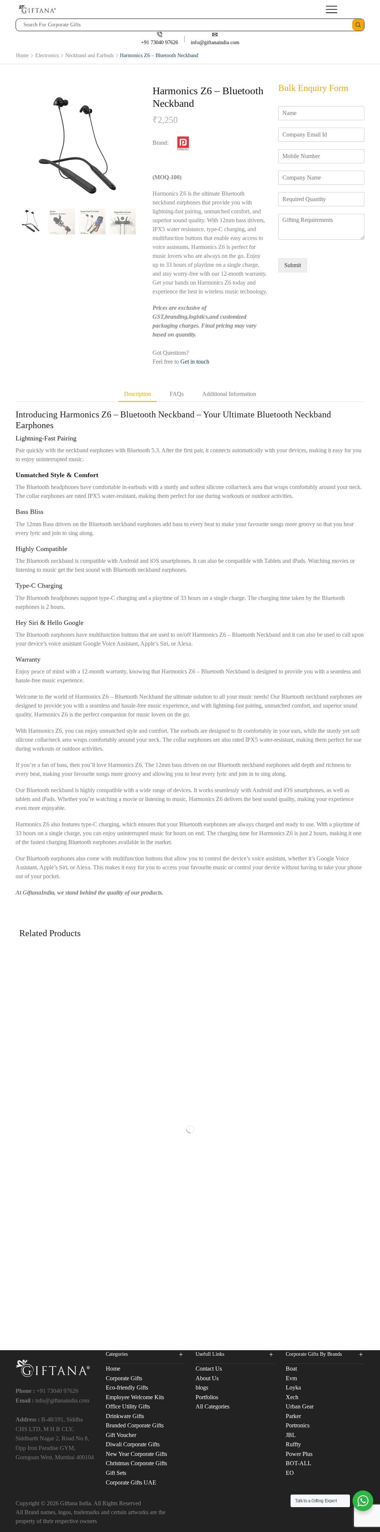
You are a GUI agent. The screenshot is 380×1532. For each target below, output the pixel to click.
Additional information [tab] (229, 394)
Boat (291, 1368)
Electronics (47, 55)
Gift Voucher (121, 1435)
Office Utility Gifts (128, 1406)
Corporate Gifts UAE (131, 1482)
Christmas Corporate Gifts (136, 1463)
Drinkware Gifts (125, 1416)
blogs (202, 1387)
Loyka (293, 1387)
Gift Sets (116, 1473)
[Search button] (358, 25)
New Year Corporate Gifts (136, 1454)
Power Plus (299, 1454)
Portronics (297, 1425)
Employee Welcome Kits (135, 1397)
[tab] (137, 394)
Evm (291, 1378)
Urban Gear (300, 1406)
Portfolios (207, 1397)
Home (22, 55)
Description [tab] (137, 394)
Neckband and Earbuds (89, 55)
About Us (207, 1378)
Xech (292, 1397)
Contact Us (209, 1368)
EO (290, 1473)
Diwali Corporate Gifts (133, 1444)
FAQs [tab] (177, 394)
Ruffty (293, 1444)
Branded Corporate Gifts (135, 1425)
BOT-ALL (298, 1463)
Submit (292, 265)
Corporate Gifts (124, 1378)
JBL (291, 1435)
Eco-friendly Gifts (127, 1387)
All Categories (212, 1406)
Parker (293, 1416)
